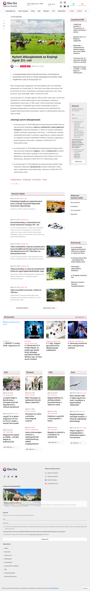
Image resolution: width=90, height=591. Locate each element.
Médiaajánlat (8, 559)
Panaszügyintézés (9, 573)
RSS (5, 569)
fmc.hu (17, 66)
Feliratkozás (78, 161)
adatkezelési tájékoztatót (35, 534)
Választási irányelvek (10, 576)
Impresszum (8, 555)
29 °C (53, 4)
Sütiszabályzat (54, 588)
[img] (10, 3)
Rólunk (6, 548)
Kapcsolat (7, 552)
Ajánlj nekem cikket (49, 308)
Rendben (85, 588)
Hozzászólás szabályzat (11, 566)
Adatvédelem (8, 562)
